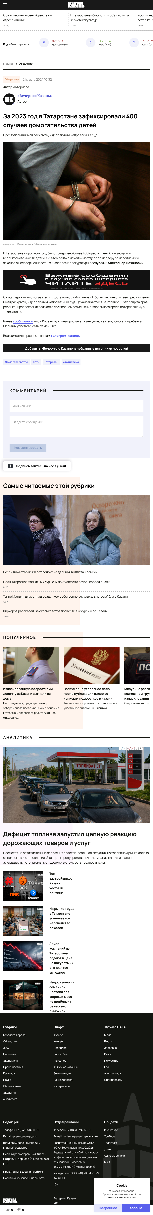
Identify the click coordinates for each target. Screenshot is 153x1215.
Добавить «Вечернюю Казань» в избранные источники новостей (76, 348)
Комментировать (28, 447)
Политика (9, 1054)
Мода (107, 1035)
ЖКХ (6, 1048)
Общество (26, 63)
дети (36, 362)
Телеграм (110, 1143)
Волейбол (60, 1048)
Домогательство (16, 362)
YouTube (109, 1136)
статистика (71, 362)
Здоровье (110, 1048)
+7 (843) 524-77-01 (78, 1130)
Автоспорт (61, 1060)
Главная (8, 63)
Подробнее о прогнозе (16, 44)
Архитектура (112, 1073)
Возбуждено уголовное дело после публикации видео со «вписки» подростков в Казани (88, 694)
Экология (9, 1092)
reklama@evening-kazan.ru (80, 1136)
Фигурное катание (66, 1067)
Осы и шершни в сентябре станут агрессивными (27, 17)
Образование (12, 1086)
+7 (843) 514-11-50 (27, 1130)
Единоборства (63, 1080)
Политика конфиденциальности (24, 1178)
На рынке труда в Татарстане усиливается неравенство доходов (61, 918)
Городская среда (14, 1035)
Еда (106, 1067)
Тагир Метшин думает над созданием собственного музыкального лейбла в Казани (65, 596)
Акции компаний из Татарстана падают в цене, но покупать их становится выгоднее (61, 958)
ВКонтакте (111, 1130)
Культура (9, 1073)
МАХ (107, 1162)
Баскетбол (61, 1054)
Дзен (107, 1149)
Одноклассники (114, 1155)
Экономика (10, 1060)
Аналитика (18, 737)
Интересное (62, 1086)
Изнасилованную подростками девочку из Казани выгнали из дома (28, 694)
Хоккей (58, 1041)
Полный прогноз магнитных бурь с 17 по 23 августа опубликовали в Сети (56, 582)
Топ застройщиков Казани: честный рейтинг (61, 883)
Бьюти (108, 1041)
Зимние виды (62, 1073)
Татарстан (51, 362)
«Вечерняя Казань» (35, 96)
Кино (107, 1054)
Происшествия (13, 1067)
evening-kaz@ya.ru (25, 1136)
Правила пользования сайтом (23, 1171)
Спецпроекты (113, 1080)
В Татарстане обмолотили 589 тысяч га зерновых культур (99, 17)
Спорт (59, 1027)
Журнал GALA (115, 1027)
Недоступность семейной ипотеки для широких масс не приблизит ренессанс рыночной (62, 996)
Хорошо (136, 1208)
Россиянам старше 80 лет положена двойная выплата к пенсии (50, 572)
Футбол (58, 1035)
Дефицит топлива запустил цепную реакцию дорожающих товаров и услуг (70, 838)
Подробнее (108, 1208)
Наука (7, 1080)
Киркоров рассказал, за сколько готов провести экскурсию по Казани (55, 611)
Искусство (111, 1060)
